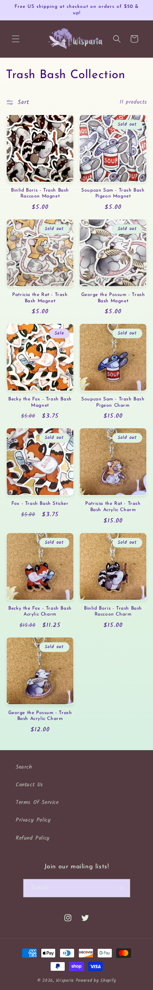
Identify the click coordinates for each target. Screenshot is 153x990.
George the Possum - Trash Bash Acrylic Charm (40, 716)
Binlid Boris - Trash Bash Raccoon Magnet (40, 193)
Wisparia (65, 980)
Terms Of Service (37, 802)
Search (24, 767)
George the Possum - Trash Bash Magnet (113, 297)
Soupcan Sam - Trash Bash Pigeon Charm (112, 402)
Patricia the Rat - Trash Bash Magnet (39, 297)
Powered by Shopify (96, 980)
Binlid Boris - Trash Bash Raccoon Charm (113, 611)
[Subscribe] (121, 888)
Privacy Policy (33, 820)
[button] (15, 38)
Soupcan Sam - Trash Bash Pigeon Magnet (112, 193)
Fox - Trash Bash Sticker (39, 503)
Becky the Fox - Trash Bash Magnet (40, 402)
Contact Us (29, 784)
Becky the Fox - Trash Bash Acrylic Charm (40, 611)
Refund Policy (33, 838)
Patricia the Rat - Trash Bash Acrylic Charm (112, 506)
